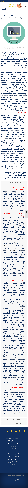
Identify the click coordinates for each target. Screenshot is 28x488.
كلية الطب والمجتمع (12, 443)
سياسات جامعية (12, 459)
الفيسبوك (7, 245)
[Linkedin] (20, 431)
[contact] (8, 431)
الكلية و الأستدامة (12, 449)
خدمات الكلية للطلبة (12, 446)
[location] (12, 431)
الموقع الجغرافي (12, 462)
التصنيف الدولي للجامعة (12, 456)
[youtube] (16, 431)
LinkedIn (13, 250)
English (2, 1)
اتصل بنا (12, 464)
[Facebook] (24, 431)
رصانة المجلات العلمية (12, 438)
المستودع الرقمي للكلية (12, 454)
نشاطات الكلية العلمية (12, 441)
